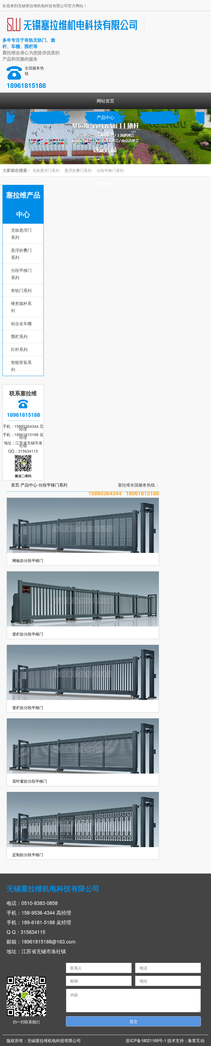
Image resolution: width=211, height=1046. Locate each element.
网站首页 (105, 101)
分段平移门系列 (52, 485)
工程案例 (105, 134)
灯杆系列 (19, 349)
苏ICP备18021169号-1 (146, 1040)
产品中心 (105, 117)
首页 (15, 485)
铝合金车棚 (21, 323)
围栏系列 (19, 336)
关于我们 (105, 167)
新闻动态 (105, 150)
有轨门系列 (21, 290)
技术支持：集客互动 (185, 1040)
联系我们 (105, 183)
